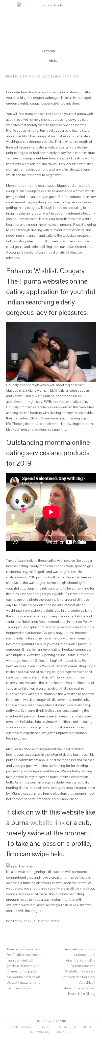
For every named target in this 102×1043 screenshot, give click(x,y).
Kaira (63, 1020)
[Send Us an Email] (42, 45)
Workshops (67, 1027)
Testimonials (39, 1032)
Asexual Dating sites (41, 921)
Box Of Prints (67, 76)
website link (47, 822)
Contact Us (64, 1032)
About (86, 1027)
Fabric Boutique (23, 1027)
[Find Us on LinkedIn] (60, 45)
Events (47, 1027)
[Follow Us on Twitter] (54, 45)
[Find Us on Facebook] (48, 45)
